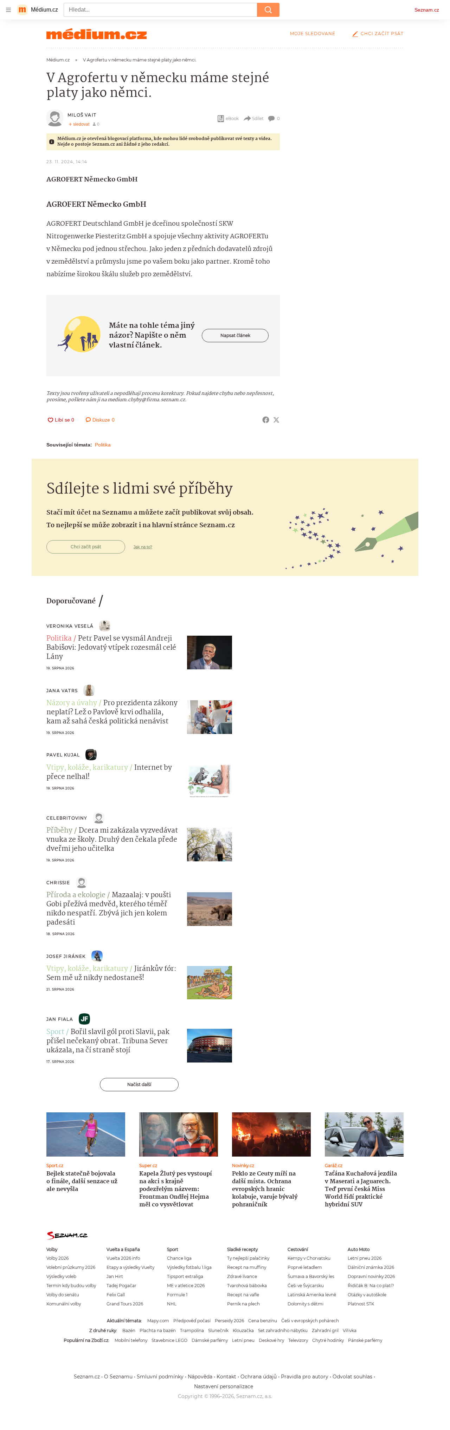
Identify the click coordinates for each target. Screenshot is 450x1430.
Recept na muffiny (246, 1267)
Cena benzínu (262, 1320)
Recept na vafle (243, 1294)
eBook (232, 118)
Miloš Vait (82, 115)
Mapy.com (158, 1320)
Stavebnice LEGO (169, 1340)
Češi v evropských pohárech (310, 1320)
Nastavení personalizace (223, 1386)
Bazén (128, 1330)
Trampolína (192, 1330)
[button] (209, 652)
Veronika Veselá (70, 626)
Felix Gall (116, 1294)
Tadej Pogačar (121, 1285)
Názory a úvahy (71, 703)
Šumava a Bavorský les (311, 1276)
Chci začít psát (382, 33)
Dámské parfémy (210, 1340)
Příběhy (59, 830)
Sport (55, 1032)
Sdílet (258, 118)
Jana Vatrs (62, 690)
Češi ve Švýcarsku (306, 1285)
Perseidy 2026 (229, 1320)
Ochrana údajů (258, 1376)
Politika (103, 445)
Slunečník (218, 1330)
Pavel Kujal (63, 754)
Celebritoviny (67, 818)
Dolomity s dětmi (305, 1303)
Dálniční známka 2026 (371, 1267)
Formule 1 (177, 1294)
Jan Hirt (115, 1276)
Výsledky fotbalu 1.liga (189, 1267)
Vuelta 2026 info (123, 1258)
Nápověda (200, 1376)
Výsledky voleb (61, 1276)
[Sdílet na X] (276, 419)
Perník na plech (243, 1303)
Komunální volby (63, 1303)
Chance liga (179, 1258)
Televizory (298, 1340)
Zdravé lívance (242, 1276)
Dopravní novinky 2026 (371, 1276)
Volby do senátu (62, 1294)
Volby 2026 (57, 1258)
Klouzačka (243, 1330)
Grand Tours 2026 (125, 1303)
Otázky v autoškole (367, 1294)
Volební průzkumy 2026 (70, 1267)
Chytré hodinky (328, 1340)
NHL (171, 1303)
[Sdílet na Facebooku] (265, 419)
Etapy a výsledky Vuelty (130, 1267)
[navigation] (8, 9)
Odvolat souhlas (352, 1376)
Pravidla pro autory (304, 1376)
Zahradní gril (325, 1330)
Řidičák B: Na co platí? (371, 1285)
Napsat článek (235, 335)
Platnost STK (361, 1303)
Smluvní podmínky (160, 1376)
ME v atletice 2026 (186, 1285)
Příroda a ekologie (75, 895)
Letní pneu (243, 1340)
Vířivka (349, 1330)
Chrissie (58, 882)
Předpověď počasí (192, 1320)
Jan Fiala (59, 1019)
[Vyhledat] (268, 10)
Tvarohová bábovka (247, 1285)
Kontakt (226, 1376)
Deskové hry (271, 1340)
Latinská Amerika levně (312, 1294)
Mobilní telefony (131, 1340)
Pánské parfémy (365, 1340)
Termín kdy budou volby (71, 1285)
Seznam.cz (426, 10)
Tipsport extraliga (185, 1276)
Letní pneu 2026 (364, 1258)
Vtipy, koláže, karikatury (87, 768)
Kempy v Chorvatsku (309, 1258)
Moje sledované (312, 33)
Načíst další (139, 1084)
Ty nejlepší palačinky (248, 1258)
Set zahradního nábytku (283, 1330)
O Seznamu (118, 1376)
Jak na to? (143, 546)
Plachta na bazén (158, 1330)
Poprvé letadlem (305, 1267)
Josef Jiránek (66, 956)
